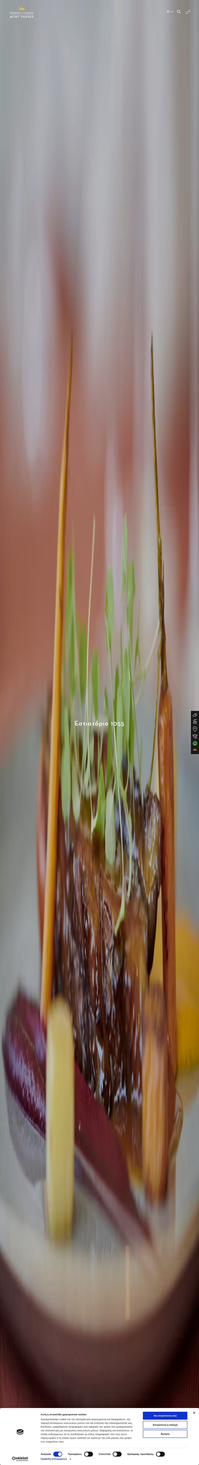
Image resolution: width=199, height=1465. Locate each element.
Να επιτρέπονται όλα (165, 1415)
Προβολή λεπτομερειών (54, 1459)
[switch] (88, 1454)
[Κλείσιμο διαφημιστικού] (194, 1413)
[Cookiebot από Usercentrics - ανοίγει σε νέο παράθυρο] (20, 1459)
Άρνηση (165, 1434)
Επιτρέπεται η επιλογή (165, 1425)
